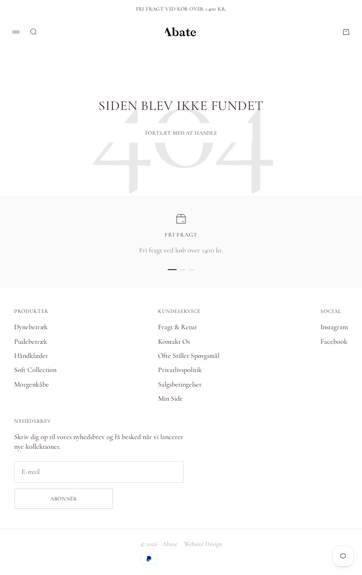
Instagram (334, 327)
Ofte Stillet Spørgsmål (188, 355)
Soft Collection (35, 369)
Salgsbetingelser (180, 384)
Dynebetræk (31, 327)
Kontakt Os (174, 341)
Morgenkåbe (31, 384)
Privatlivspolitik (180, 369)
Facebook (334, 341)
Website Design (203, 544)
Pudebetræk (30, 341)
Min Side (170, 398)
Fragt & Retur (177, 327)
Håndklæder (31, 355)
